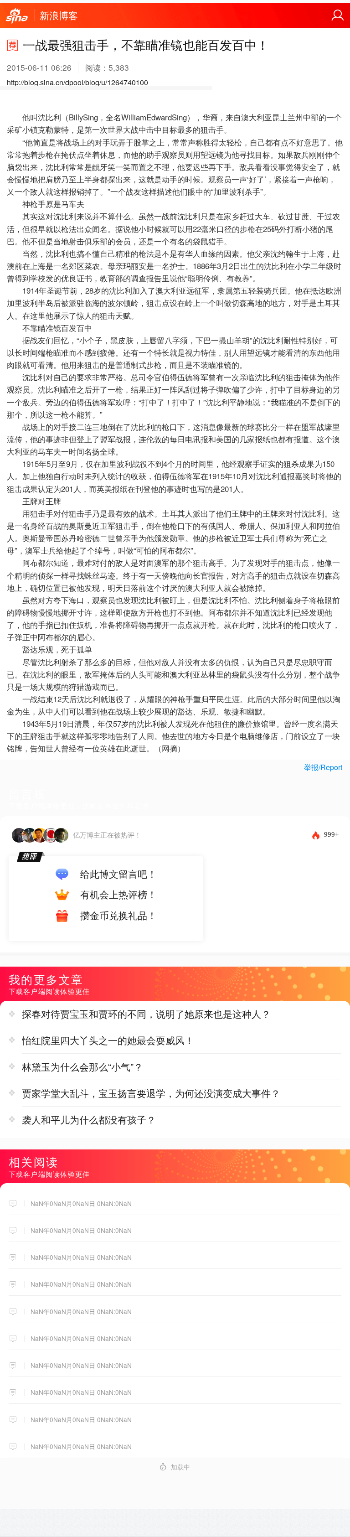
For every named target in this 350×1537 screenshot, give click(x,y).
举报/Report (323, 767)
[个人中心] (338, 15)
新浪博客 (59, 15)
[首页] (16, 16)
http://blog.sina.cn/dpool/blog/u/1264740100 (77, 82)
